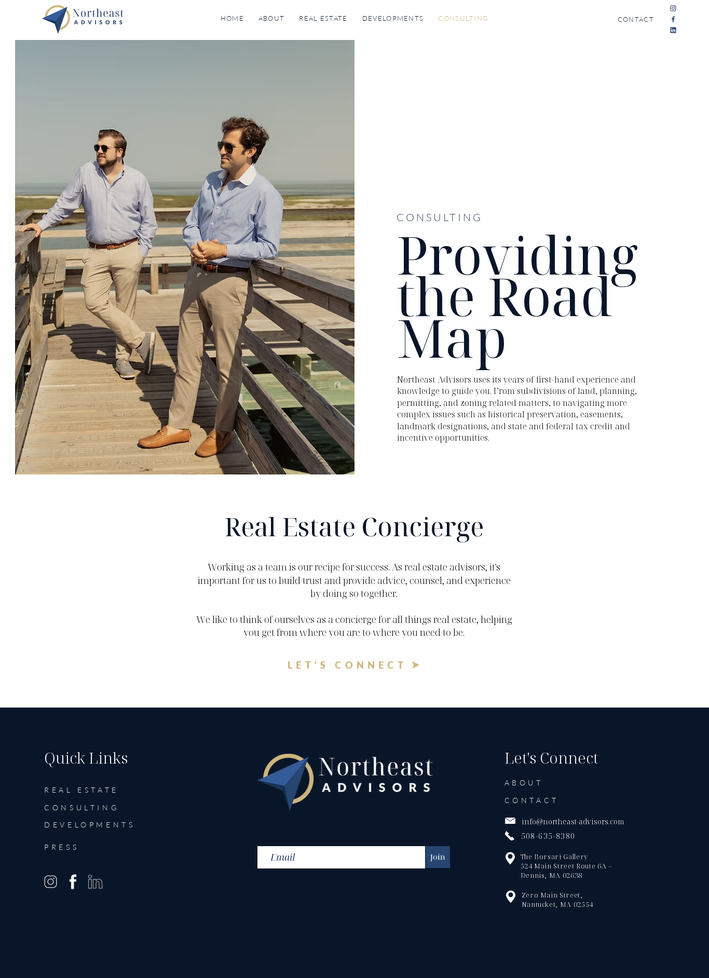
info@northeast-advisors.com (573, 821)
